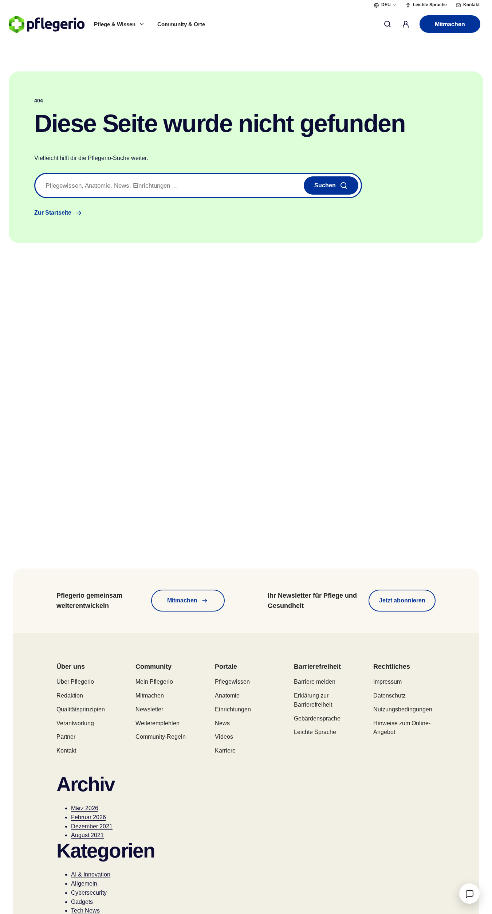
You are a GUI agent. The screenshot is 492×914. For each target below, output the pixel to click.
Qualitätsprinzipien (80, 709)
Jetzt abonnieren (402, 600)
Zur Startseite (52, 213)
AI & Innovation (90, 874)
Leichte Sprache (315, 732)
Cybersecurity (89, 893)
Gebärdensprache (317, 718)
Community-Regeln (160, 737)
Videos (224, 737)
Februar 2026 (88, 817)
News (222, 723)
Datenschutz (389, 695)
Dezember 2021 (92, 826)
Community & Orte (181, 24)
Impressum (387, 682)
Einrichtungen (233, 709)
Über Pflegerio (75, 682)
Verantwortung (75, 723)
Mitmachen (450, 24)
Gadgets (82, 902)
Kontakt (66, 750)
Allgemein (84, 883)
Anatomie (227, 695)
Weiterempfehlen (157, 723)
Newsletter (149, 709)
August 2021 (87, 835)
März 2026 (84, 808)
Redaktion (69, 695)
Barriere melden (314, 682)
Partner (65, 737)
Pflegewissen (232, 682)
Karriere (225, 750)
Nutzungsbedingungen (402, 709)
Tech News (85, 910)
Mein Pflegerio (154, 682)
